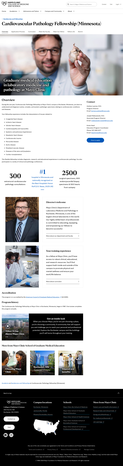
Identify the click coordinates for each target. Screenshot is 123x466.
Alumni (80, 32)
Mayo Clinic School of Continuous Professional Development (74, 428)
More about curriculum (54, 281)
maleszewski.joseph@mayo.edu (102, 120)
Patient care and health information (106, 407)
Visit (111, 4)
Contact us (11, 419)
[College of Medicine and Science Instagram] (11, 436)
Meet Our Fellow (58, 32)
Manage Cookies (89, 449)
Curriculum (32, 32)
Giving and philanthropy (102, 414)
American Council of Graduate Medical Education (43, 297)
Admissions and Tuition (31, 11)
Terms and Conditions (36, 449)
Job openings (98, 422)
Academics (13, 11)
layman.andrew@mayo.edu (100, 111)
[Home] (16, 4)
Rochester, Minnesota (40, 407)
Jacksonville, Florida (40, 411)
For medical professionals (103, 418)
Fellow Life (71, 32)
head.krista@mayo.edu (99, 133)
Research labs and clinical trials (104, 411)
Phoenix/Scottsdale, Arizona (43, 414)
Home (4, 11)
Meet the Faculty (44, 32)
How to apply (95, 140)
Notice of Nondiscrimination (70, 449)
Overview (5, 32)
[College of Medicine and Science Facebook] (6, 436)
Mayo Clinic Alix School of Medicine (75, 407)
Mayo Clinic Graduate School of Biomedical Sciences (74, 422)
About (70, 11)
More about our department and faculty (59, 236)
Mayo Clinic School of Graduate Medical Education (74, 412)
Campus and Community (53, 11)
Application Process (18, 32)
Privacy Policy (52, 449)
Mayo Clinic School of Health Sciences (76, 417)
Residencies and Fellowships (13, 19)
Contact (104, 4)
